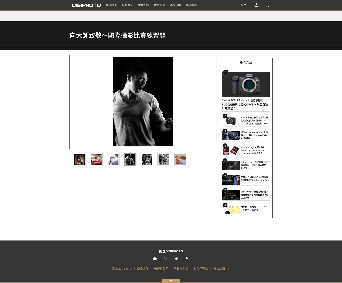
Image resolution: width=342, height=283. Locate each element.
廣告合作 (143, 268)
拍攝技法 (111, 5)
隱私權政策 (181, 268)
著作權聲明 (161, 268)
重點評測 (159, 5)
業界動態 (143, 5)
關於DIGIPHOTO (122, 268)
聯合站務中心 (221, 268)
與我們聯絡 (201, 268)
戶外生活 (127, 5)
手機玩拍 (175, 5)
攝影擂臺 (191, 5)
